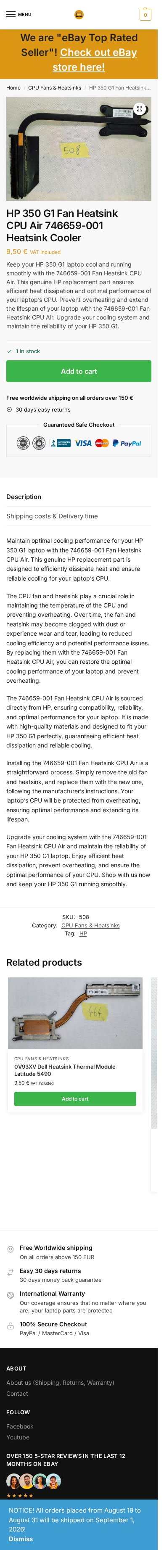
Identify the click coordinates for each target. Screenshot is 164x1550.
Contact (17, 1393)
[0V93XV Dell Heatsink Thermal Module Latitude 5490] (75, 1013)
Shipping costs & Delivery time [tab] (52, 516)
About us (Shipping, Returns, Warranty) (60, 1382)
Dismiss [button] (21, 1539)
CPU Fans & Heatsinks (54, 87)
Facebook (20, 1426)
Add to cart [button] (75, 1099)
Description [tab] (23, 497)
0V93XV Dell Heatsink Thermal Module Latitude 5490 (65, 1070)
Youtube (17, 1437)
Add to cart (79, 371)
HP (83, 933)
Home (13, 87)
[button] (144, 15)
